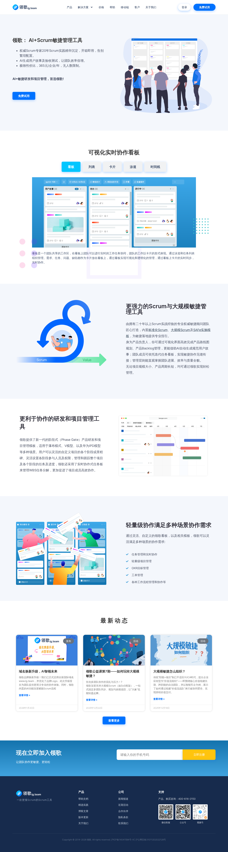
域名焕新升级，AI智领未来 (38, 671)
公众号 (183, 822)
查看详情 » (24, 695)
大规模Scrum (180, 330)
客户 (137, 7)
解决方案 (83, 7)
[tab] (71, 167)
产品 (69, 7)
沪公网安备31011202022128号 (151, 839)
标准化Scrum (158, 330)
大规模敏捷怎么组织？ (169, 671)
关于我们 (151, 7)
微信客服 (166, 822)
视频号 (200, 822)
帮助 (112, 7)
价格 (101, 7)
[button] (114, 720)
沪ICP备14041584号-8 (122, 839)
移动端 (125, 7)
